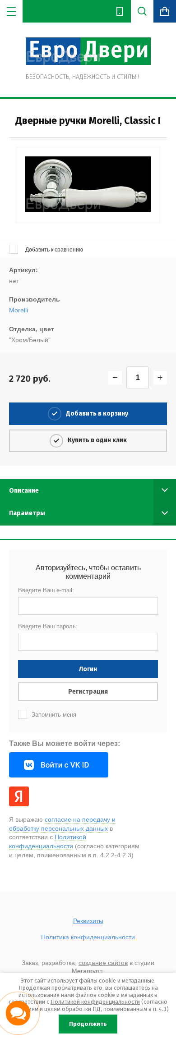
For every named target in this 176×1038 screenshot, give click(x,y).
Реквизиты (88, 920)
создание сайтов (103, 962)
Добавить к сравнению (53, 250)
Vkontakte (58, 764)
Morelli (18, 310)
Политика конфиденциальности (88, 937)
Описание (24, 490)
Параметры (27, 513)
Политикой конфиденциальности (95, 1001)
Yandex (19, 796)
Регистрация (88, 691)
